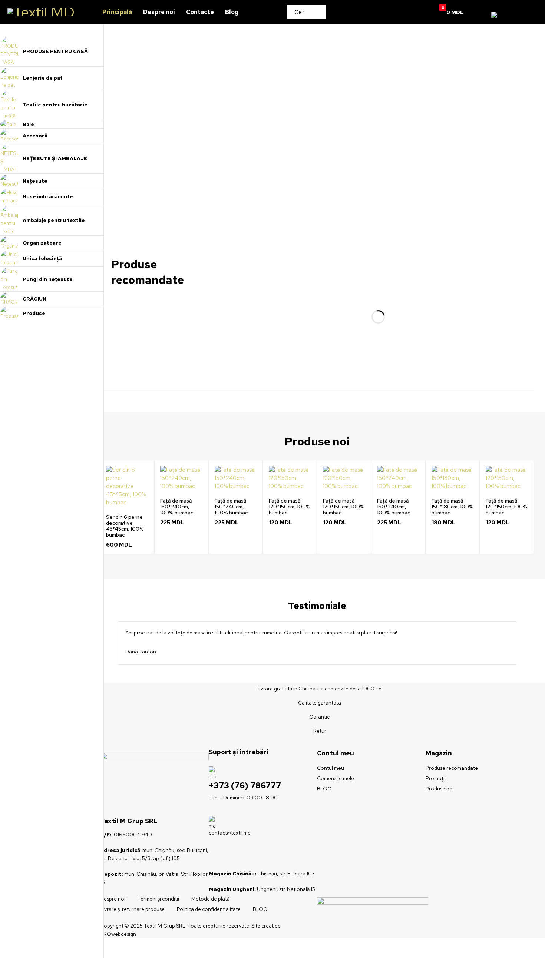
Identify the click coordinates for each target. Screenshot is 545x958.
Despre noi (112, 898)
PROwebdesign (118, 934)
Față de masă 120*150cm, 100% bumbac (289, 506)
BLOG (324, 788)
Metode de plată (210, 898)
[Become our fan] (209, 856)
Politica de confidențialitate (209, 909)
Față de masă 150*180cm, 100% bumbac (452, 506)
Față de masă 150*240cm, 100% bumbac (176, 506)
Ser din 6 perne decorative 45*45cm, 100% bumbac (125, 526)
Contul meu (330, 768)
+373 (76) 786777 (245, 785)
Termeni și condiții (158, 898)
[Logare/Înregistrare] (416, 12)
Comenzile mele (335, 778)
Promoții (436, 778)
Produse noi (440, 788)
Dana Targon (140, 651)
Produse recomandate (452, 768)
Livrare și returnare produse (132, 909)
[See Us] (223, 856)
